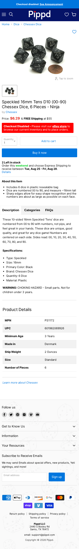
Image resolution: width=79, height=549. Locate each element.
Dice (16, 24)
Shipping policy (37, 513)
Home (6, 24)
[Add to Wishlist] (74, 32)
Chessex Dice (33, 24)
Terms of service (39, 517)
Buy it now (40, 152)
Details (11, 171)
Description (10, 210)
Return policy (17, 513)
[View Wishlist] (67, 14)
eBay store (59, 126)
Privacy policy (57, 513)
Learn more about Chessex (20, 382)
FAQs (49, 210)
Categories (32, 210)
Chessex (11, 112)
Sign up (57, 477)
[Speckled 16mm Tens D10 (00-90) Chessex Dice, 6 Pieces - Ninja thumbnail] (9, 91)
